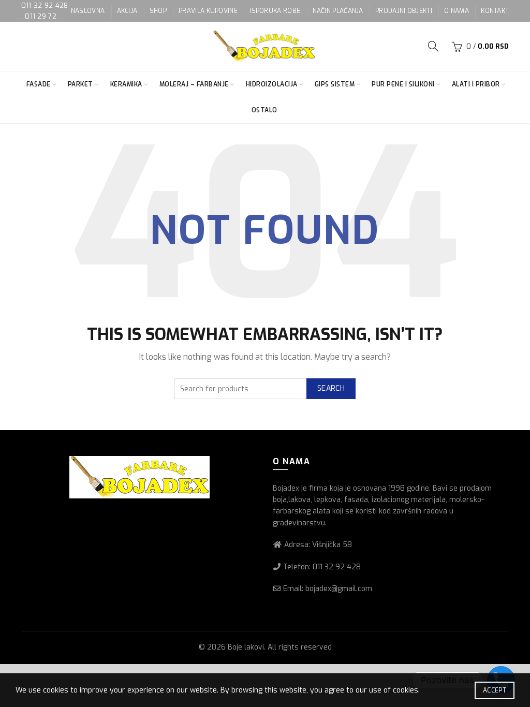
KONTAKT (495, 11)
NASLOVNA (88, 11)
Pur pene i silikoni (403, 84)
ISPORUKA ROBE (274, 11)
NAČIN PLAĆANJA (338, 11)
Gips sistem (335, 84)
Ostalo (264, 110)
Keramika (126, 84)
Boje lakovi (246, 647)
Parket (80, 84)
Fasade (38, 84)
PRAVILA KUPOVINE (208, 11)
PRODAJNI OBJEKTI (403, 11)
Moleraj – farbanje (194, 84)
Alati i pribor (476, 84)
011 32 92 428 (44, 5)
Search (331, 388)
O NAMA (456, 11)
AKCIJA (127, 11)
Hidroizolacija (272, 84)
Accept (494, 690)
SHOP (158, 11)
